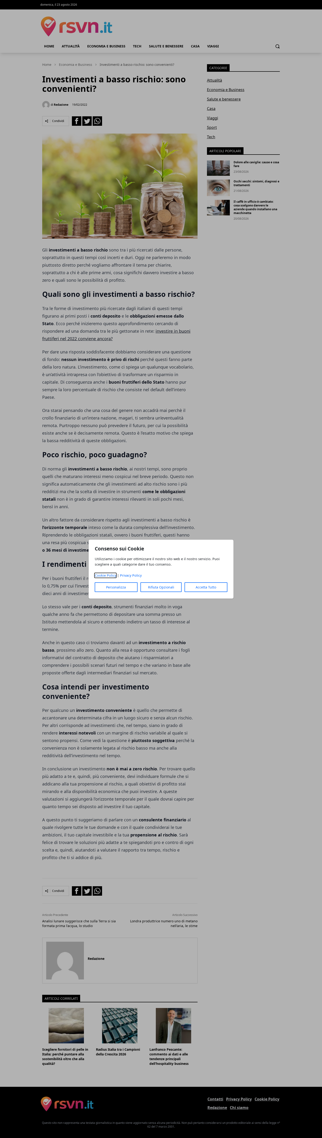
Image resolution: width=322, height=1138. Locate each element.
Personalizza (116, 587)
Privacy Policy (131, 575)
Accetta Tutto (206, 587)
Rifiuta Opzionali (161, 587)
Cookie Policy (105, 575)
